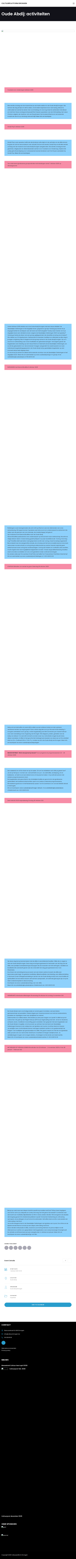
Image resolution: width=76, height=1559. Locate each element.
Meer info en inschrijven (43, 116)
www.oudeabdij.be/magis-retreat (31, 788)
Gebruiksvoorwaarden (8, 1348)
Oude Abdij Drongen (16, 1289)
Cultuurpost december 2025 (11, 1516)
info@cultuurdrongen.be (12, 1334)
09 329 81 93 (8, 1337)
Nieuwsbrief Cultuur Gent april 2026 (14, 1365)
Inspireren (13, 1297)
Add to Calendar (38, 1305)
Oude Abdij (13, 1280)
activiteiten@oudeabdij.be (54, 788)
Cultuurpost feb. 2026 (17, 1369)
